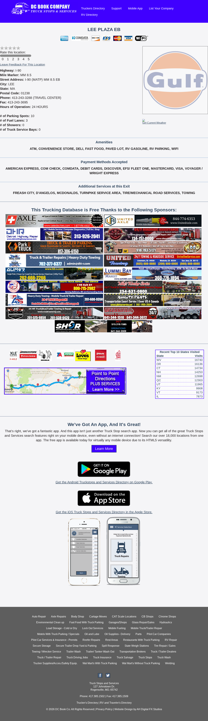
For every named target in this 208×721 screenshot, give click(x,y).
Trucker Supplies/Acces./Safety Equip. (55, 663)
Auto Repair (39, 616)
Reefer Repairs (91, 640)
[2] (13, 56)
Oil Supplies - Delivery (117, 634)
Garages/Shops (118, 622)
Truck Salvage (125, 657)
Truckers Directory (93, 8)
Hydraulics (166, 622)
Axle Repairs (58, 616)
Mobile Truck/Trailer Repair (146, 628)
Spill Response (110, 645)
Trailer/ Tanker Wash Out (100, 651)
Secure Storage (42, 645)
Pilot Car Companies (159, 634)
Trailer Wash (73, 651)
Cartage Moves (98, 616)
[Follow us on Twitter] (108, 676)
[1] (7, 56)
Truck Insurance (102, 657)
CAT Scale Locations (124, 616)
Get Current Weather (154, 122)
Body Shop (77, 616)
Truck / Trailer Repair (49, 657)
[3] (18, 56)
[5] (28, 56)
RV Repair (171, 640)
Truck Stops (145, 657)
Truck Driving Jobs (77, 657)
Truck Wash (164, 657)
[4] (23, 56)
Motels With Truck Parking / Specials (58, 634)
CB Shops (147, 616)
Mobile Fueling (117, 628)
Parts (139, 634)
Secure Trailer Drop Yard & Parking (76, 645)
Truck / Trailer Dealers (163, 651)
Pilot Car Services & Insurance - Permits (54, 640)
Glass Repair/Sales (143, 622)
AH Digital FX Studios (149, 709)
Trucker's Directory (87, 702)
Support (116, 8)
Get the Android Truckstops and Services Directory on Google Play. (104, 482)
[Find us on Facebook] (100, 676)
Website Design (123, 709)
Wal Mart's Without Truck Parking (141, 663)
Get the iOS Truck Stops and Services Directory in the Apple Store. (104, 512)
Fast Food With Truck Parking (86, 622)
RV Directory (89, 14)
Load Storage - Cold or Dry (61, 628)
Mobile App (135, 8)
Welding (170, 663)
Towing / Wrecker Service (46, 651)
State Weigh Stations (137, 645)
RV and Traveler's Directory (116, 702)
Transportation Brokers (132, 651)
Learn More (104, 449)
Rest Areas (111, 640)
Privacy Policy (104, 709)
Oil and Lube (91, 634)
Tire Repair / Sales (165, 645)
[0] (2, 56)
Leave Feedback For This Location (22, 64)
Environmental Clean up (50, 622)
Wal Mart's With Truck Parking (100, 663)
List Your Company (161, 8)
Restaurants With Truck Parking (141, 640)
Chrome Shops (167, 616)
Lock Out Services (92, 628)
